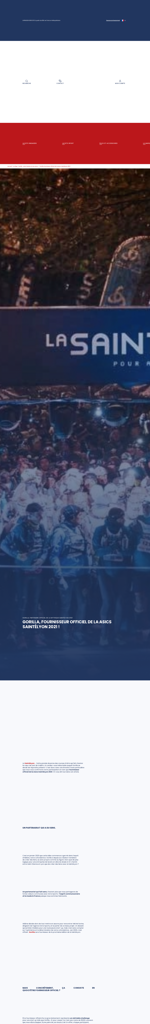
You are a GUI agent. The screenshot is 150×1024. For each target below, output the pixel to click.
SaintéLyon (29, 763)
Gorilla (32, 932)
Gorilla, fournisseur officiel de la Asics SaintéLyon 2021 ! (55, 166)
